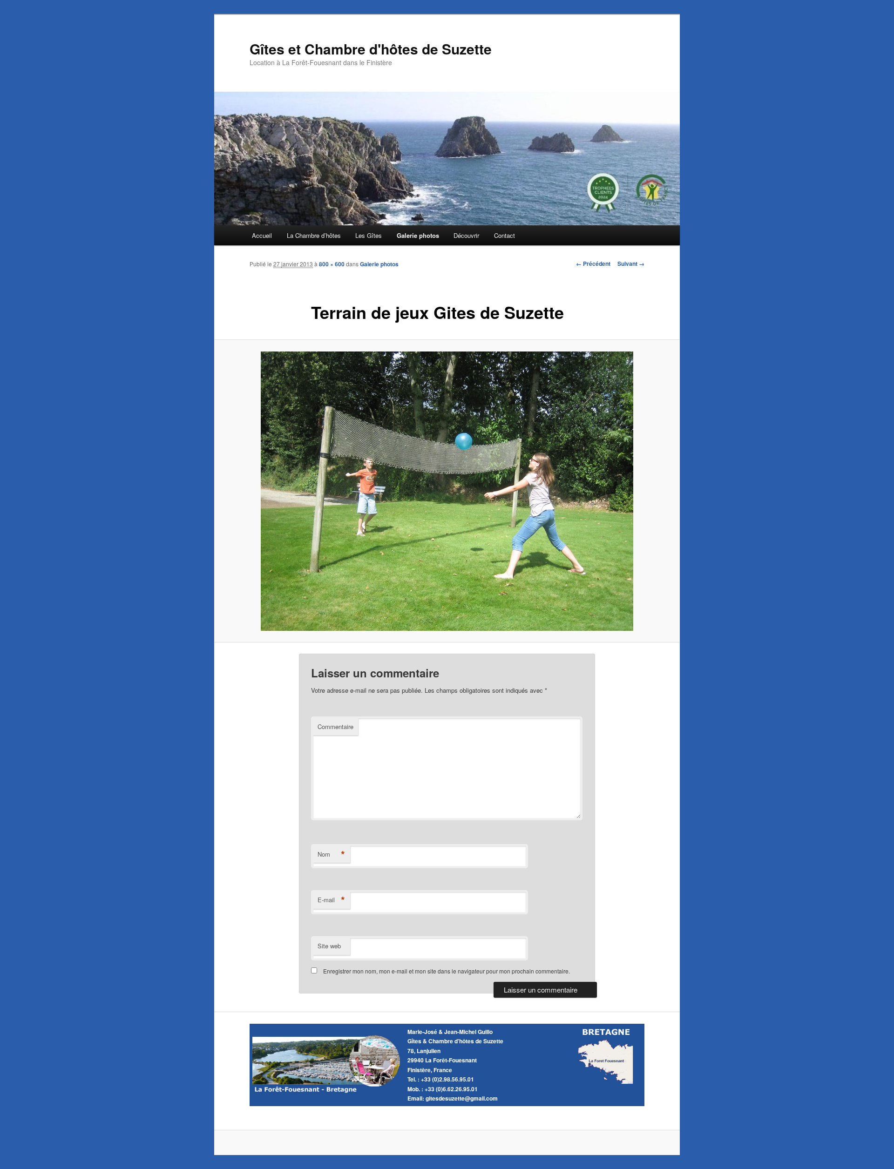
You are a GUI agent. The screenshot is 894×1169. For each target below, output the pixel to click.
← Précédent (593, 263)
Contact (504, 235)
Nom (331, 854)
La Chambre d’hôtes (314, 235)
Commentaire (335, 726)
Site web (329, 945)
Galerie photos (418, 235)
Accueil (262, 235)
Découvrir (466, 235)
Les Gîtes (368, 235)
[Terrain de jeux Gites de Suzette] (447, 491)
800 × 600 (332, 264)
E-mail (331, 899)
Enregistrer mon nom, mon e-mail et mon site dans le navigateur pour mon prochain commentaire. (446, 971)
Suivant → (630, 263)
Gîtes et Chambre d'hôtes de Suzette (371, 49)
